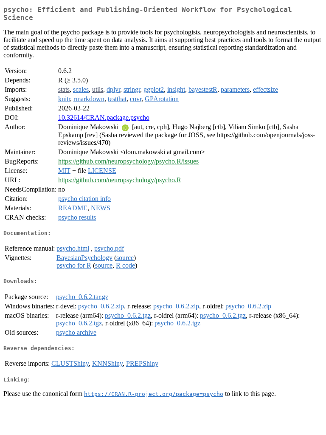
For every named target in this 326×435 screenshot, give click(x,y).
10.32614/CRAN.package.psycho (103, 117)
